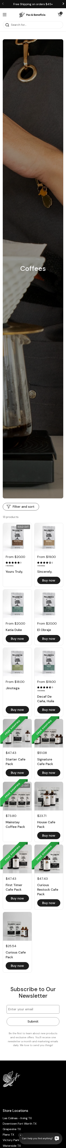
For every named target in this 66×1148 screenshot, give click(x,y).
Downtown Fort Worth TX (20, 1124)
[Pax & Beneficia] (32, 14)
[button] (59, 14)
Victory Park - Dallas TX (18, 1140)
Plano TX (8, 1134)
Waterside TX (12, 1146)
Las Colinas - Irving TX (17, 1118)
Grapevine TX (12, 1129)
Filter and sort (23, 506)
